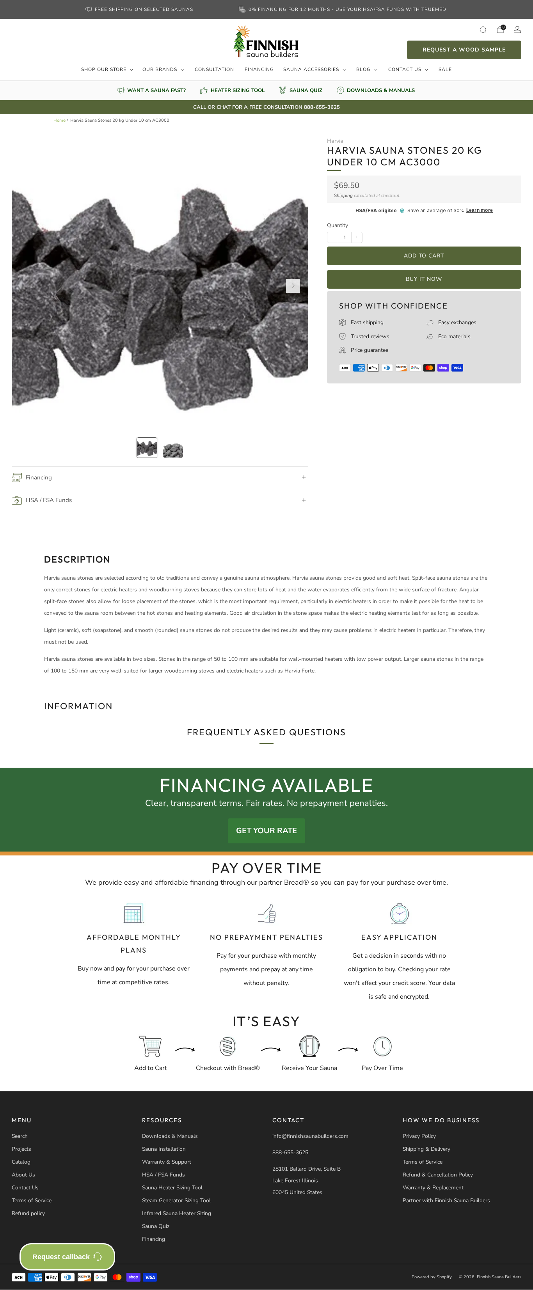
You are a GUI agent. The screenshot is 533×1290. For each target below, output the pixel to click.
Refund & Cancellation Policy (438, 1174)
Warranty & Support (166, 1162)
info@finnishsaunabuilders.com (310, 1136)
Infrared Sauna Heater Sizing (176, 1213)
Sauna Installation (164, 1149)
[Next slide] (293, 286)
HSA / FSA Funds (163, 1174)
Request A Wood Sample (464, 49)
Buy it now (424, 279)
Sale (445, 69)
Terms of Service (32, 1200)
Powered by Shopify (432, 1277)
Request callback (61, 1257)
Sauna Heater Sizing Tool (172, 1187)
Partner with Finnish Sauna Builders (446, 1200)
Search (20, 1136)
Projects (21, 1149)
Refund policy (28, 1213)
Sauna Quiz (155, 1226)
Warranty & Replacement (433, 1187)
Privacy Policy (419, 1136)
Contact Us (404, 69)
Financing (259, 69)
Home (59, 120)
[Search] (483, 30)
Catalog (21, 1162)
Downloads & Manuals (170, 1136)
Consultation (214, 69)
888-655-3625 (290, 1152)
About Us (23, 1174)
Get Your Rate (266, 830)
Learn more (479, 210)
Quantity (337, 225)
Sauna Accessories (311, 69)
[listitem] (140, 9)
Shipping (343, 195)
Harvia (335, 141)
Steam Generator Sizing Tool (176, 1200)
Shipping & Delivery (426, 1149)
